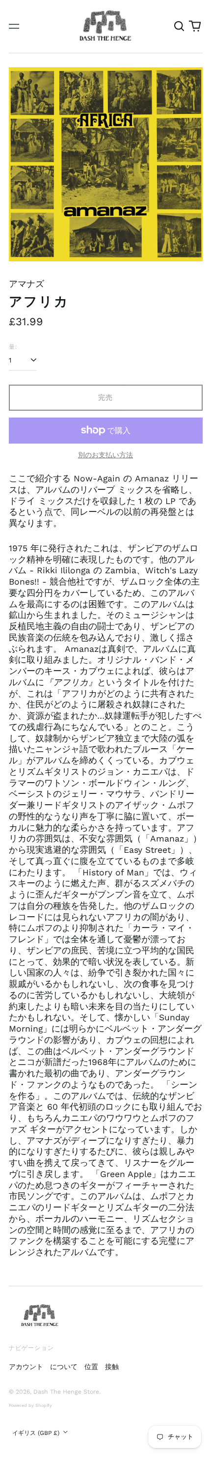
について (64, 1367)
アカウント (26, 1367)
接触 (112, 1367)
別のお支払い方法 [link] (105, 455)
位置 (91, 1367)
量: (13, 346)
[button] (179, 26)
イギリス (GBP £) (36, 1433)
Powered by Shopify (30, 1405)
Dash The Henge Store (66, 1391)
